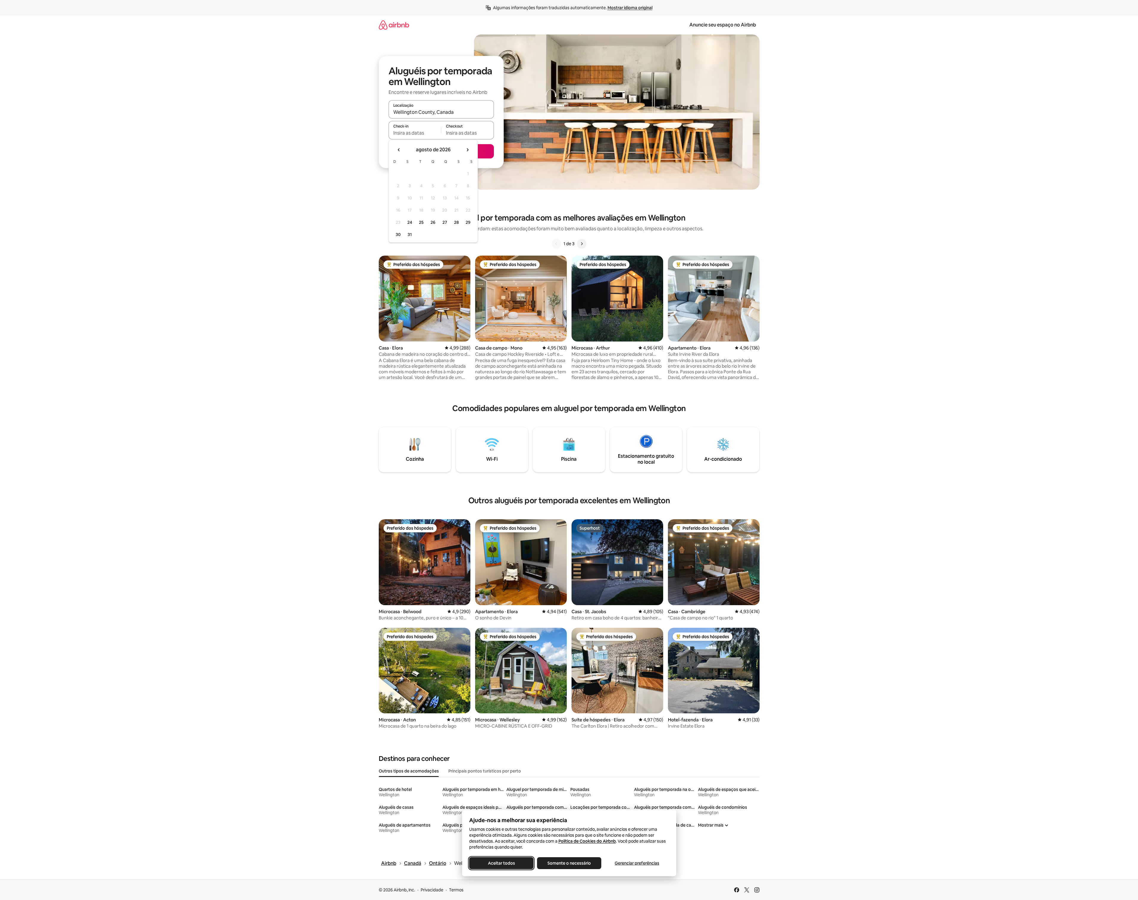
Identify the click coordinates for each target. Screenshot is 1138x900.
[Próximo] (581, 243)
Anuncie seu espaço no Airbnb (722, 25)
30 (398, 234)
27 (444, 222)
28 (456, 222)
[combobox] (441, 112)
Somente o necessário (569, 863)
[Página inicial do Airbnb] (394, 24)
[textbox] (414, 132)
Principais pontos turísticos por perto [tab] (484, 771)
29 (468, 222)
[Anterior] (556, 243)
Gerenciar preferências (637, 863)
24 (409, 222)
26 (433, 222)
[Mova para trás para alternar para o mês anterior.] (399, 150)
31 (410, 234)
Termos (456, 890)
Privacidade (432, 890)
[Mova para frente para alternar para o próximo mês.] (467, 150)
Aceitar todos (501, 863)
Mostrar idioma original (630, 7)
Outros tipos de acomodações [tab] (409, 771)
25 (421, 222)
